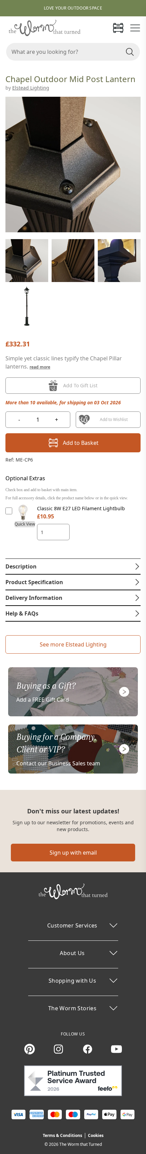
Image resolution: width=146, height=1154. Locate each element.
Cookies (96, 1135)
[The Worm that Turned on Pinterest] (29, 1049)
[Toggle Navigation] (135, 28)
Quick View (25, 524)
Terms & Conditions (62, 1135)
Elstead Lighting (30, 87)
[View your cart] (118, 28)
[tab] (73, 566)
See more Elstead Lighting (73, 644)
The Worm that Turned (80, 1144)
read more (40, 367)
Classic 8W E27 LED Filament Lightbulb (81, 508)
